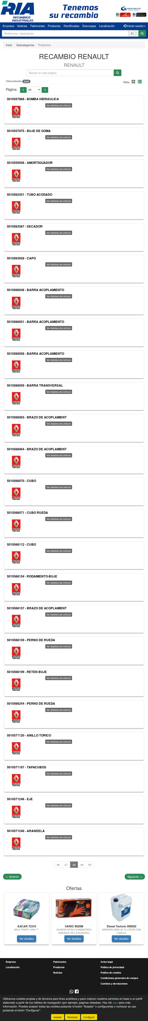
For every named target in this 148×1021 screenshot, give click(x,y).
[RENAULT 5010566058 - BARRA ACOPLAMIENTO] (16, 366)
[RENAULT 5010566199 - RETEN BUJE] (16, 684)
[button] (134, 81)
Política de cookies (111, 972)
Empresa (8, 26)
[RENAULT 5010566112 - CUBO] (16, 557)
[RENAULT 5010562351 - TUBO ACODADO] (16, 207)
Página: (11, 89)
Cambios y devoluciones (114, 983)
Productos (54, 26)
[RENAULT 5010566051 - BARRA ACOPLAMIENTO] (16, 334)
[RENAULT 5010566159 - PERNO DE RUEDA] (16, 653)
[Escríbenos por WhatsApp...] (71, 992)
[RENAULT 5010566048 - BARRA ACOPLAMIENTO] (16, 302)
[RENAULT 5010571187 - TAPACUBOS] (16, 780)
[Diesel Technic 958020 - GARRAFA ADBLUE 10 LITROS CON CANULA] (121, 907)
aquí (115, 1002)
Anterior (12, 877)
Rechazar (72, 1017)
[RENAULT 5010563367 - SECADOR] (16, 239)
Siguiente (134, 877)
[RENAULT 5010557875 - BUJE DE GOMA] (16, 143)
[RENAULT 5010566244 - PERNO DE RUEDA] (16, 716)
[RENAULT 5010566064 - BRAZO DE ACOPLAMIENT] (16, 462)
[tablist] (74, 920)
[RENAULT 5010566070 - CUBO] (16, 493)
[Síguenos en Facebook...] (77, 992)
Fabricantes (37, 26)
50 (89, 865)
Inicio (9, 45)
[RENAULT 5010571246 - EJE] (16, 812)
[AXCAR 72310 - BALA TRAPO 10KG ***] (26, 907)
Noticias (22, 26)
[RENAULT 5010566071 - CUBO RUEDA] (16, 525)
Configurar (89, 1017)
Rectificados (71, 26)
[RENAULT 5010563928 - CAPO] (16, 271)
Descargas (89, 26)
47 (66, 865)
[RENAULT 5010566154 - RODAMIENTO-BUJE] (16, 589)
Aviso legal (107, 961)
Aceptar (58, 1017)
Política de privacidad (112, 967)
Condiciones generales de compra (119, 978)
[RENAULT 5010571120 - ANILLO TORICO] (16, 748)
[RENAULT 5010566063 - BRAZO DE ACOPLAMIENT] (16, 430)
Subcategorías (25, 45)
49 (81, 865)
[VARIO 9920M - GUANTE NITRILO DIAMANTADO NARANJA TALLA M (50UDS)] (74, 908)
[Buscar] (142, 33)
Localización (107, 26)
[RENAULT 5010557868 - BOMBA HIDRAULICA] (16, 112)
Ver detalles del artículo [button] (58, 105)
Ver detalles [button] (26, 939)
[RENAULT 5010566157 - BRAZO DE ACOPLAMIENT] (16, 621)
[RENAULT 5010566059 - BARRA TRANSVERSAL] (16, 398)
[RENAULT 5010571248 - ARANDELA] (16, 843)
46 (58, 865)
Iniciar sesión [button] (135, 26)
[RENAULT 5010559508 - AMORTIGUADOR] (16, 175)
